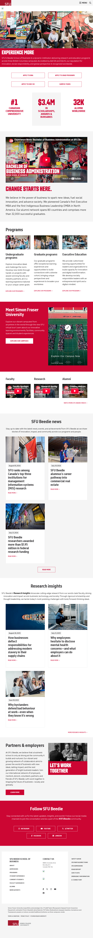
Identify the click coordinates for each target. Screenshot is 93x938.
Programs (13, 872)
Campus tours (65, 84)
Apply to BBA (28, 75)
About (12, 865)
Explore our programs (14, 291)
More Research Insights (77, 732)
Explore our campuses (19, 341)
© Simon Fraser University (38, 916)
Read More (12, 493)
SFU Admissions (77, 866)
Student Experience (17, 876)
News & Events (15, 890)
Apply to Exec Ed (28, 84)
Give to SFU (75, 873)
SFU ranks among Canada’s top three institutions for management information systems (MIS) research (21, 479)
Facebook (38, 835)
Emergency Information (80, 876)
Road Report (76, 869)
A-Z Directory (76, 880)
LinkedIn (60, 835)
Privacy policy (25, 916)
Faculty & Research (17, 883)
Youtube (48, 828)
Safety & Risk (76, 859)
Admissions (14, 869)
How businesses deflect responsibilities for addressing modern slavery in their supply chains (20, 647)
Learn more (15, 792)
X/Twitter (70, 828)
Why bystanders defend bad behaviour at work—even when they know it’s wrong (21, 710)
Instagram (26, 828)
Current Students (17, 879)
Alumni (12, 886)
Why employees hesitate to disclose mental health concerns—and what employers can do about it (63, 647)
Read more (46, 570)
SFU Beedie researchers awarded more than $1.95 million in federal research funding (21, 544)
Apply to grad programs (65, 75)
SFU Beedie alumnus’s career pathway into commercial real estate (61, 477)
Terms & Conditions (14, 916)
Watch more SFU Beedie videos (75, 403)
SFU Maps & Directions (79, 862)
